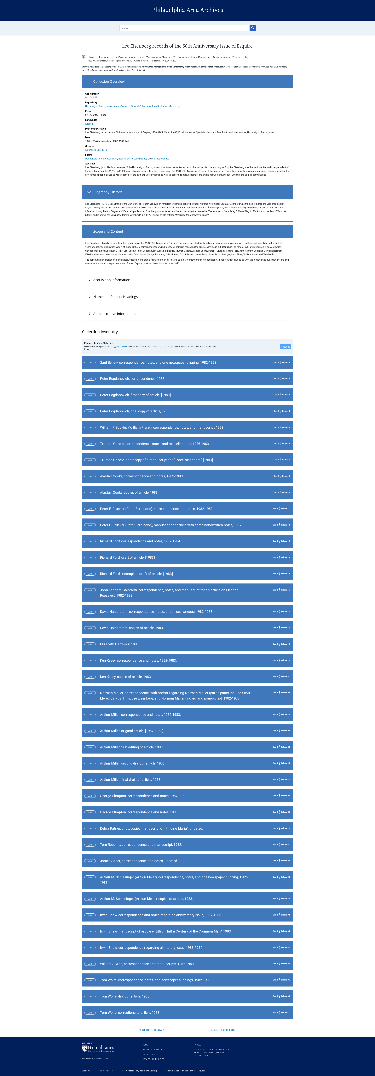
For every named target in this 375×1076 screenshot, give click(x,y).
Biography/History (107, 192)
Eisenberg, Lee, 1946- (96, 149)
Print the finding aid (151, 1030)
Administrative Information (114, 313)
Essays (122, 158)
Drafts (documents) (137, 158)
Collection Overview (109, 81)
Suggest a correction (223, 1030)
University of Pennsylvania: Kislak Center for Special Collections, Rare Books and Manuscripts (133, 106)
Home (145, 1045)
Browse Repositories (154, 1050)
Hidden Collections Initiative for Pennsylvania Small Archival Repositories (212, 1052)
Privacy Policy (106, 1071)
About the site (150, 1054)
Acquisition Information (111, 279)
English (89, 123)
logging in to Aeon (120, 346)
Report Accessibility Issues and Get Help (139, 1071)
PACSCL (197, 1045)
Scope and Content (108, 231)
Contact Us (239, 57)
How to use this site (153, 1059)
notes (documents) (107, 158)
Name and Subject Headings (115, 296)
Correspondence (160, 158)
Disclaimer (86, 1071)
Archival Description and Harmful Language (185, 1071)
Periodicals (91, 158)
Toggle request (91, 362)
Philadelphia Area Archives (187, 10)
